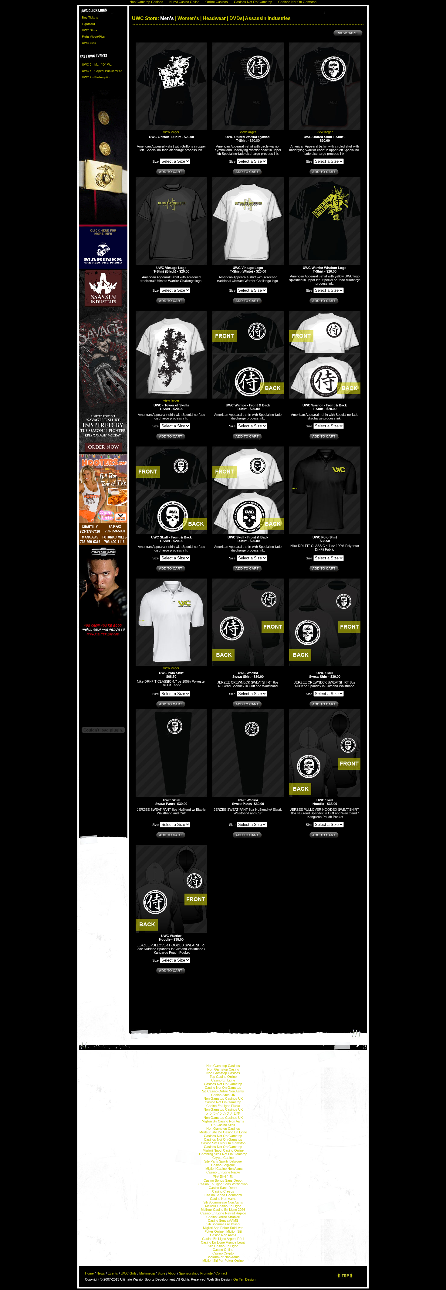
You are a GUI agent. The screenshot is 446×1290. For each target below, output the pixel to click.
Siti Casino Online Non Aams (223, 1091)
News (100, 1273)
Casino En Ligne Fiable (223, 1106)
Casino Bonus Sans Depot (223, 1180)
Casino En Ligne (223, 1080)
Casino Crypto (223, 1253)
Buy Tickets (90, 17)
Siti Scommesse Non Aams (223, 1202)
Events (113, 1273)
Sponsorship (188, 1273)
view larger (171, 132)
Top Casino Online (223, 1076)
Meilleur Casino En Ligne (223, 1206)
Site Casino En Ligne (223, 1246)
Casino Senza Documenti (223, 1195)
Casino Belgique (223, 1165)
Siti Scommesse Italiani (223, 1224)
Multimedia (147, 1273)
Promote (206, 1273)
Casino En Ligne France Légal (223, 1242)
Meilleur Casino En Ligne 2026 (223, 1209)
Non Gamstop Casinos (223, 1066)
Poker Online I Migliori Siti (223, 1231)
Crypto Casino (223, 1157)
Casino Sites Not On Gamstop (223, 1143)
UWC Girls (89, 43)
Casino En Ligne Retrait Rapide (223, 1213)
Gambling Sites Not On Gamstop (223, 1154)
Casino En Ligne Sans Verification (223, 1184)
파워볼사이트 (223, 1176)
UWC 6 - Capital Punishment (102, 71)
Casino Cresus (223, 1191)
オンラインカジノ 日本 (223, 1113)
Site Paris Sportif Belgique (223, 1161)
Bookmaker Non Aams (223, 1257)
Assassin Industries (268, 18)
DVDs (236, 18)
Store (161, 1273)
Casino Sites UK (223, 1095)
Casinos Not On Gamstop (223, 1084)
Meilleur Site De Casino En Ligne (223, 1132)
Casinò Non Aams (223, 1235)
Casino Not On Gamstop (223, 1087)
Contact (221, 1273)
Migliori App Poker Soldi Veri (223, 1228)
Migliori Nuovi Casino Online (223, 1150)
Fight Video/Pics (93, 36)
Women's (188, 18)
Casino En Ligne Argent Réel (223, 1239)
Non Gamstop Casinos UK (223, 1098)
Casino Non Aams (223, 1198)
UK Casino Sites (223, 1125)
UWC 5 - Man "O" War (97, 64)
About (172, 1273)
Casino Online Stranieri (223, 1217)
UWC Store (89, 30)
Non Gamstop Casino (223, 1069)
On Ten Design (244, 1279)
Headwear (214, 18)
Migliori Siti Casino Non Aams (223, 1121)
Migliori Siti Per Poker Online (223, 1260)
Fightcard (88, 23)
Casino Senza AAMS (223, 1220)
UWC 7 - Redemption (96, 77)
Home (89, 1273)
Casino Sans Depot (223, 1188)
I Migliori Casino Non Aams (223, 1168)
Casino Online (223, 1249)
